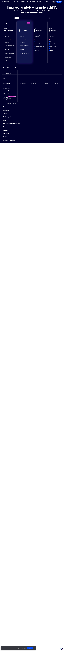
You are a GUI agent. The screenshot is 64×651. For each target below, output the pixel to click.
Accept (30, 648)
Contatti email (36, 16)
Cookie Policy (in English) (23, 648)
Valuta (43, 16)
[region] (18, 648)
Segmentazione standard (38, 44)
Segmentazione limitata (53, 44)
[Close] (34, 648)
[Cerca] (51, 1)
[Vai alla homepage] (5, 1)
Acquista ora (7, 36)
